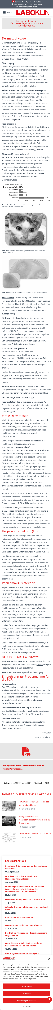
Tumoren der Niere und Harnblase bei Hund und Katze (34, 803)
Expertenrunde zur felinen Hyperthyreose (23, 925)
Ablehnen (26, 993)
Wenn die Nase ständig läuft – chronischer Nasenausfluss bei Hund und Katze (23, 944)
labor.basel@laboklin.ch (28, 7)
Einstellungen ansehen (26, 1000)
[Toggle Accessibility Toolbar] (49, 999)
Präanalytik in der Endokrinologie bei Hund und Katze (26, 908)
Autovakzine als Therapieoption (19, 917)
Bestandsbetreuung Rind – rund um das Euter (25, 899)
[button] (49, 958)
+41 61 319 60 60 (35, 2)
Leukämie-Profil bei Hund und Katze (35, 833)
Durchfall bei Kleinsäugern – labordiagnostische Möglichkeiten (26, 934)
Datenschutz (26, 1006)
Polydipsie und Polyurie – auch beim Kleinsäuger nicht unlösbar (21, 877)
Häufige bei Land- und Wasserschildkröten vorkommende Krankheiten (34, 819)
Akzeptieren (26, 986)
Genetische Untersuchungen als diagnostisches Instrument (26, 867)
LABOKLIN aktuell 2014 (22, 783)
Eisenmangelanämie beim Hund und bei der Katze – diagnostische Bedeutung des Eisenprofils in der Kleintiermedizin (24, 889)
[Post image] (9, 806)
